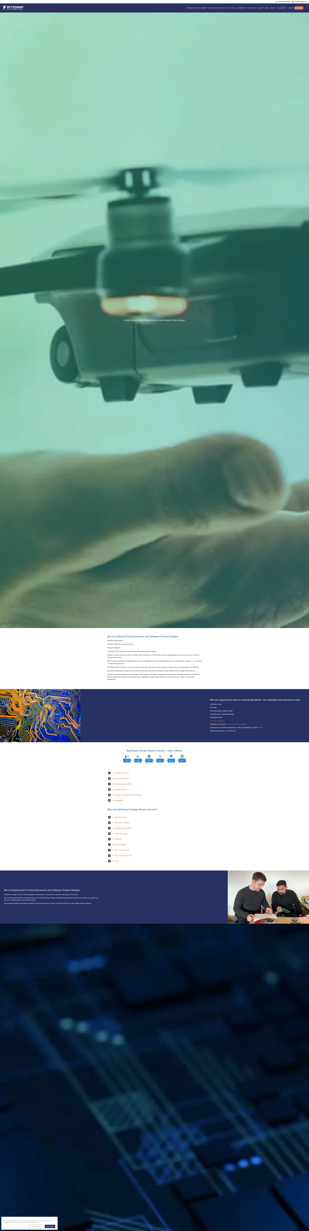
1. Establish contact (120, 773)
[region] (29, 1223)
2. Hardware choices (120, 823)
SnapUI (260, 727)
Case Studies (263, 8)
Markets (241, 8)
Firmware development (217, 721)
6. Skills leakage (119, 844)
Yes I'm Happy (50, 1226)
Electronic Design (217, 8)
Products (251, 8)
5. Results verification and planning (127, 795)
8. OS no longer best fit (122, 855)
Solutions (231, 8)
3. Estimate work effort (121, 784)
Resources (282, 8)
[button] (154, 773)
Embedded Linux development (237, 724)
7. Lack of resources (120, 850)
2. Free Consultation (120, 778)
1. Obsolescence (119, 817)
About (291, 8)
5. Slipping (116, 839)
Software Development (196, 8)
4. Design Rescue (119, 789)
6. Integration (117, 800)
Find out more (36, 1226)
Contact (299, 8)
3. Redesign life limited (121, 828)
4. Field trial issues (120, 834)
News (272, 8)
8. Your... (116, 861)
